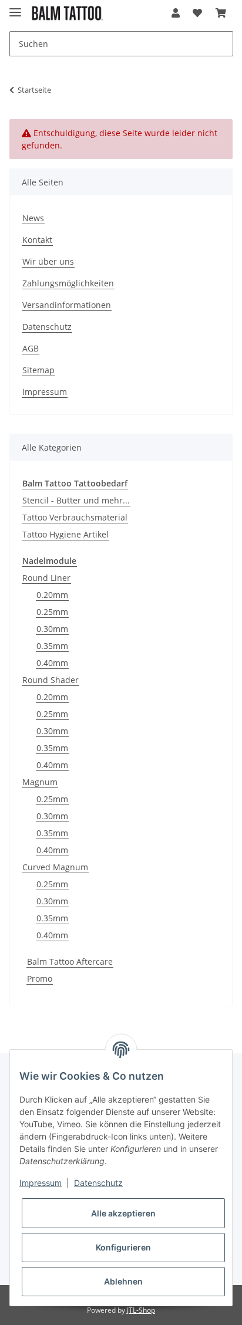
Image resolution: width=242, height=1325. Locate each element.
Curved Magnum (55, 867)
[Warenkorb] (221, 13)
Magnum (40, 781)
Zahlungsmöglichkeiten (68, 283)
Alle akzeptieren (123, 1213)
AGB (30, 348)
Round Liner (46, 577)
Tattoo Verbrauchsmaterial (74, 517)
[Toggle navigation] (15, 7)
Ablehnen (123, 1281)
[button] (175, 13)
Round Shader (50, 679)
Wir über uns (48, 261)
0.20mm (52, 594)
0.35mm (52, 645)
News (33, 218)
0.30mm (52, 628)
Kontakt (37, 239)
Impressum (44, 391)
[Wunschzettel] (197, 13)
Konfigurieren (123, 1247)
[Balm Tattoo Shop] (67, 13)
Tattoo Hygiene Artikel (65, 534)
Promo (39, 978)
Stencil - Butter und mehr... (76, 500)
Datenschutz (47, 326)
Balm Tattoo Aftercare (70, 961)
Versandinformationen (66, 304)
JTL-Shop (141, 1310)
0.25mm (52, 611)
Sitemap (38, 370)
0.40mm (52, 662)
